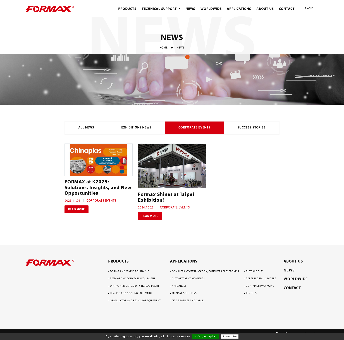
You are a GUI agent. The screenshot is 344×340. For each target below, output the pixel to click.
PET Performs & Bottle (261, 278)
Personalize (230, 336)
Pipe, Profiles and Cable (188, 300)
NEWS (190, 9)
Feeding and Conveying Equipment (132, 278)
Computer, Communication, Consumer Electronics (205, 271)
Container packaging (260, 286)
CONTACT (287, 9)
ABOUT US (265, 9)
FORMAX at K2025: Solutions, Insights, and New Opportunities (97, 188)
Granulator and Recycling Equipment (135, 300)
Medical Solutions (184, 293)
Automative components (188, 278)
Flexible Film (254, 271)
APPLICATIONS (239, 9)
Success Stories (252, 127)
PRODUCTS (127, 9)
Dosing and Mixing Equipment (129, 271)
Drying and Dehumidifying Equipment (134, 286)
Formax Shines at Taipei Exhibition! (166, 197)
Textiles (251, 293)
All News (86, 127)
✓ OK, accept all (205, 336)
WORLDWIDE (210, 9)
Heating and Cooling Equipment (131, 293)
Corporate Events (194, 127)
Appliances (179, 286)
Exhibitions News (136, 127)
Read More (76, 209)
